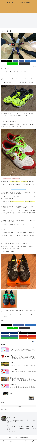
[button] (24, 63)
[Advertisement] (18, 20)
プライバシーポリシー (9, 438)
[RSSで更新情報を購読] (27, 338)
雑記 (2, 320)
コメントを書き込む (18, 406)
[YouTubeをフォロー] (27, 336)
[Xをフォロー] (27, 333)
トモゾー (9, 416)
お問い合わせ (28, 438)
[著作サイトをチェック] (9, 333)
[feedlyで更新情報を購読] (9, 338)
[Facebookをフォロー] (9, 336)
